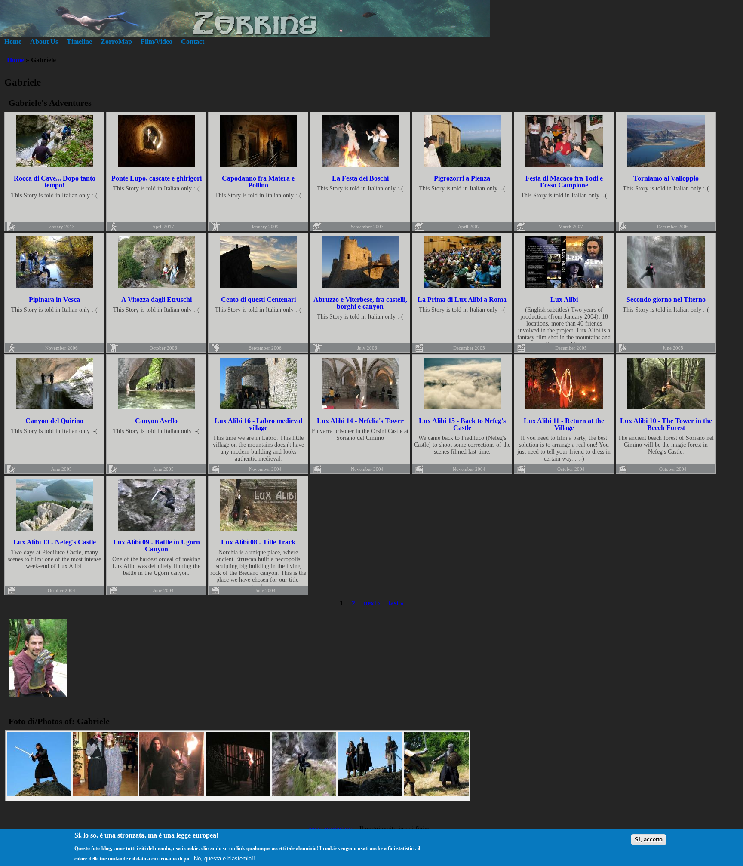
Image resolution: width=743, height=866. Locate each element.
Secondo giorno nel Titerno (666, 299)
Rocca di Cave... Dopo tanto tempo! (54, 182)
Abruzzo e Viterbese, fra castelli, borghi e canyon (360, 303)
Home (12, 41)
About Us (44, 41)
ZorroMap (116, 41)
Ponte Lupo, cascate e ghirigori (156, 178)
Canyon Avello (156, 420)
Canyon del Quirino (54, 420)
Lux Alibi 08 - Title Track (258, 542)
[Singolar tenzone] (436, 794)
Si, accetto (649, 839)
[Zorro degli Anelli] (370, 794)
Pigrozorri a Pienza (462, 178)
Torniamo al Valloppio (666, 178)
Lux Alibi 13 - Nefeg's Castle (54, 542)
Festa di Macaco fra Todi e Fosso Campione (564, 182)
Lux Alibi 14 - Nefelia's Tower (360, 420)
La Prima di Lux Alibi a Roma (462, 299)
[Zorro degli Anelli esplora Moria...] (171, 794)
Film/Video (156, 41)
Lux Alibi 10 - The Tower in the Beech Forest (666, 424)
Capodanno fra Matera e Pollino (258, 182)
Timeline (79, 41)
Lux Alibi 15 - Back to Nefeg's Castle (462, 424)
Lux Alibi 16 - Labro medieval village (258, 424)
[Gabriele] (38, 694)
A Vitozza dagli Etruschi (156, 299)
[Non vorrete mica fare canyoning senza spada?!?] (304, 794)
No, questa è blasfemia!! (224, 858)
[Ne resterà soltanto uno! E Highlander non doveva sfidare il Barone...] (39, 794)
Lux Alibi (564, 299)
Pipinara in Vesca (54, 299)
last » (396, 603)
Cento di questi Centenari (258, 299)
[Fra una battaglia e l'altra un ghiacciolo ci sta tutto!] (105, 794)
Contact (192, 41)
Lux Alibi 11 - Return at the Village (564, 424)
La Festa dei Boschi (360, 178)
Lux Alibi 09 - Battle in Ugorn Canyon (156, 545)
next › (372, 603)
